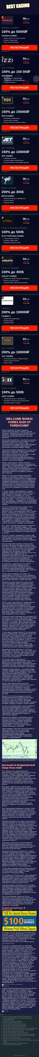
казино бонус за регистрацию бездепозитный (16, 1038)
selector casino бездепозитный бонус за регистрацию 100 (20, 1028)
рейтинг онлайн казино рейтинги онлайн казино (17, 1016)
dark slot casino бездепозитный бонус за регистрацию (19, 1034)
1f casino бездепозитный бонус (12, 1021)
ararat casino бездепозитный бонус (13, 1031)
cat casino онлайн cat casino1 (11, 1037)
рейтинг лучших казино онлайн (12, 1022)
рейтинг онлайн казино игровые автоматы (15, 1033)
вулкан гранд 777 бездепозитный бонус (15, 1025)
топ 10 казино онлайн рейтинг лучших (14, 1024)
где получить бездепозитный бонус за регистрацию (18, 1030)
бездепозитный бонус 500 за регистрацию (15, 1043)
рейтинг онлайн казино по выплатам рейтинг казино (18, 1035)
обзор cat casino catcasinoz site (12, 1044)
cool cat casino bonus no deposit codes (14, 1027)
